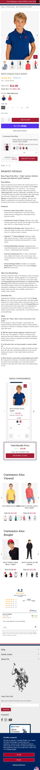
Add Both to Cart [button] (28, 158)
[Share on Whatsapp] (6, 166)
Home (3, 7)
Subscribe (6, 709)
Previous (2, 35)
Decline (19, 760)
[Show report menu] (35, 627)
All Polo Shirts (10, 7)
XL (22, 107)
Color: (9, 93)
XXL (27, 107)
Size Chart (4, 113)
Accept (19, 754)
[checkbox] (25, 386)
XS (3, 107)
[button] (4, 411)
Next (37, 35)
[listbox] (25, 153)
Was (6, 159)
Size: (4, 104)
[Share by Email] (9, 166)
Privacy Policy (11, 749)
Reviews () (17, 78)
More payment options (20, 130)
